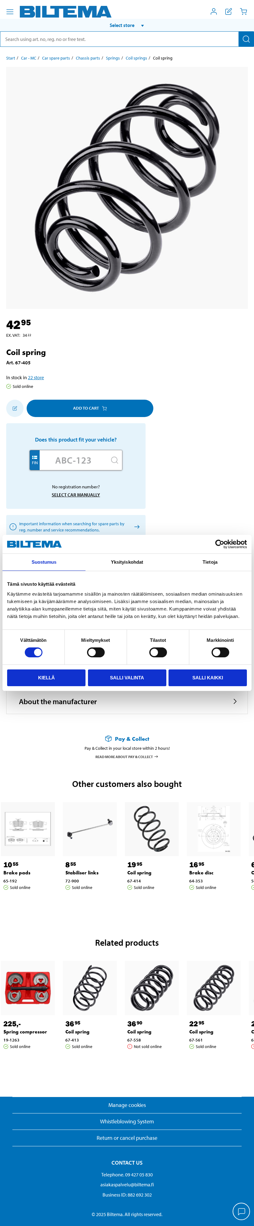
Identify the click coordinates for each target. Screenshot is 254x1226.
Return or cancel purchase (127, 1137)
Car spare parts (56, 58)
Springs (113, 58)
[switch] (96, 652)
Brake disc (201, 872)
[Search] (246, 39)
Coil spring (139, 872)
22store (36, 377)
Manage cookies (127, 1104)
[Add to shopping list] (15, 408)
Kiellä (46, 677)
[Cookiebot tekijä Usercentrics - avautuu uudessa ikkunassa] (220, 544)
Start (10, 58)
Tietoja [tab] (210, 562)
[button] (127, 25)
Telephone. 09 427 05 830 (127, 1174)
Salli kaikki (207, 677)
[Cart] (243, 11)
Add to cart (86, 408)
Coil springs (136, 58)
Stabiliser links (82, 872)
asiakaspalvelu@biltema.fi (127, 1184)
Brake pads (16, 872)
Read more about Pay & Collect (124, 756)
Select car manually (76, 495)
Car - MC (28, 58)
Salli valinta (127, 677)
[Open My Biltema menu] (213, 11)
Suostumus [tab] (44, 562)
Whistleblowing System (127, 1121)
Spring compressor (25, 1031)
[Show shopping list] (228, 11)
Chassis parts (88, 58)
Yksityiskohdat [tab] (127, 562)
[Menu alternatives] (10, 12)
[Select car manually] (135, 526)
